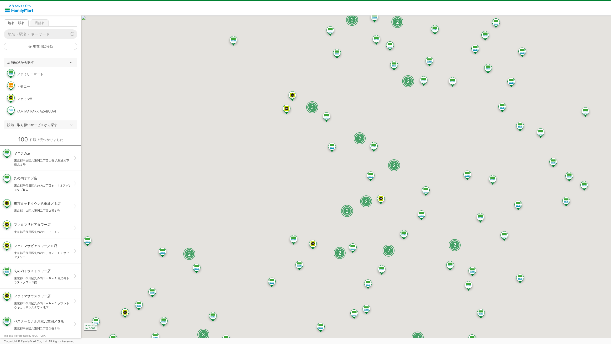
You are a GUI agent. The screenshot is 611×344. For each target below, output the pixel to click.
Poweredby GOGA (90, 326)
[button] (40, 62)
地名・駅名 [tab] (16, 23)
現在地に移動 (43, 46)
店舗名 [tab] (40, 23)
